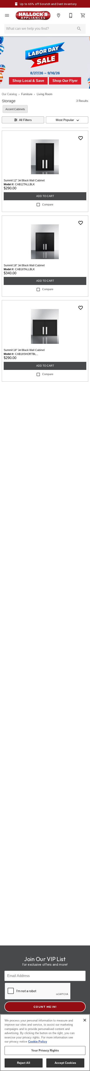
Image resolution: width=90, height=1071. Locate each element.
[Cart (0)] (83, 15)
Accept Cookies (65, 1062)
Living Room (44, 94)
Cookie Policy (37, 1041)
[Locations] (58, 15)
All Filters (25, 120)
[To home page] (33, 15)
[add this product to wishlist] (80, 138)
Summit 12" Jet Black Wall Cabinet (24, 180)
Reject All (23, 1062)
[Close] (85, 1020)
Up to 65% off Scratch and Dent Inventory (47, 4)
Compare (47, 204)
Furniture (26, 94)
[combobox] (67, 119)
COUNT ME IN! (45, 1006)
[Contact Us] (71, 15)
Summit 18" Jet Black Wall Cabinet (24, 265)
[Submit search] (79, 29)
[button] (7, 15)
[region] (45, 1042)
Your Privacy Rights (45, 1050)
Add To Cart (45, 196)
